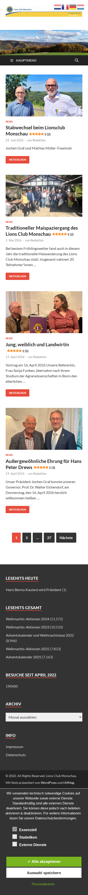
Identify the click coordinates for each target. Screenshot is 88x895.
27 (49, 537)
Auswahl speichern (44, 873)
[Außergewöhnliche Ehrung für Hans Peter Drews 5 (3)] (44, 429)
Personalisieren (43, 884)
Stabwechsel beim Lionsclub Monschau (35, 130)
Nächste (66, 537)
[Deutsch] (73, 6)
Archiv (13, 704)
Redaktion (39, 140)
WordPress (49, 782)
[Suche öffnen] (76, 60)
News (9, 121)
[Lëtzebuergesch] (81, 6)
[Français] (65, 6)
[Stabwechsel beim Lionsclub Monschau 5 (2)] (44, 95)
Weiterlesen (16, 158)
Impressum (14, 746)
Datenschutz (16, 755)
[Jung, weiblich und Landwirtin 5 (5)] (44, 312)
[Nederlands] (58, 6)
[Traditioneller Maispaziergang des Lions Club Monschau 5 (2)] (44, 196)
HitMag (68, 782)
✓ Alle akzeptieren (44, 861)
